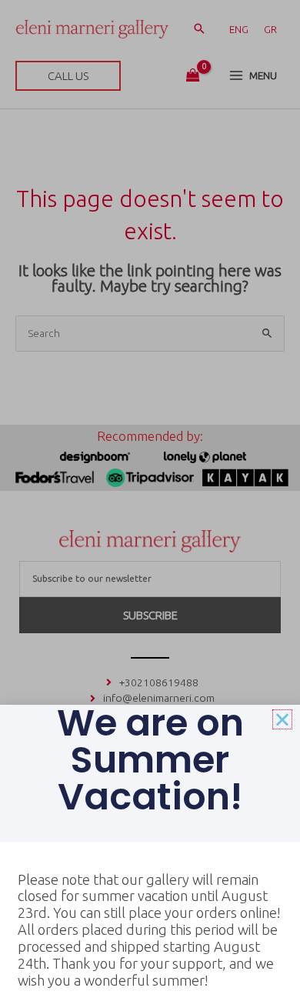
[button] (282, 719)
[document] (150, 500)
